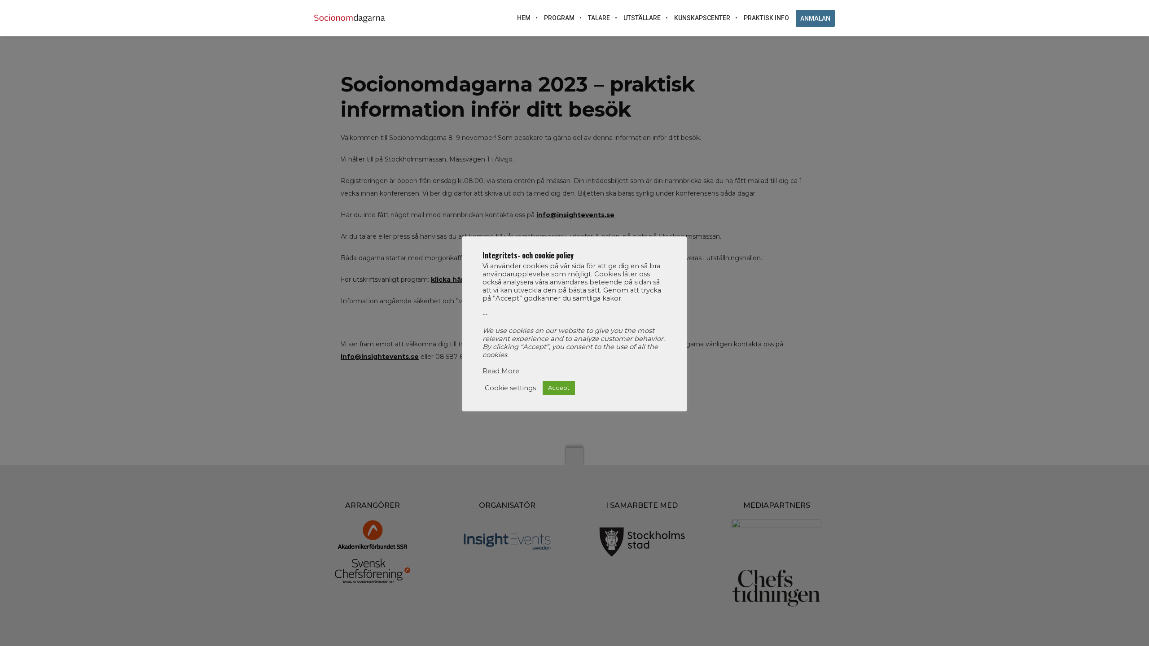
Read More (500, 371)
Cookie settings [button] (510, 388)
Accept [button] (559, 387)
